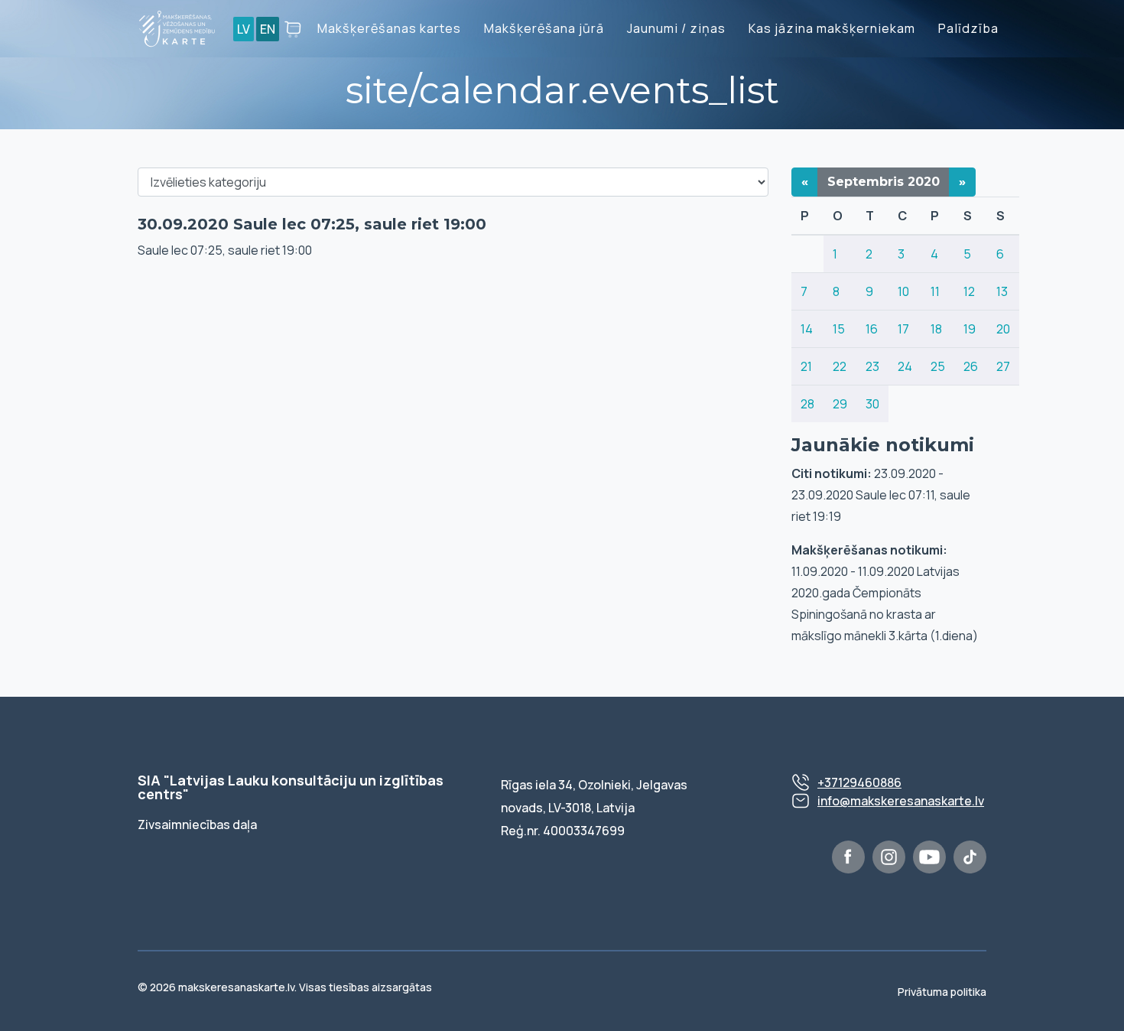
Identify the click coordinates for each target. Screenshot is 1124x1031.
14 (807, 328)
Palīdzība (968, 28)
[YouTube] (929, 857)
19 (969, 328)
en (267, 29)
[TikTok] (969, 857)
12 (969, 291)
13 (1002, 291)
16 (872, 328)
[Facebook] (848, 857)
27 (1003, 366)
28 (807, 403)
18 (936, 328)
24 (905, 366)
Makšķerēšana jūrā (544, 28)
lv (243, 29)
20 (1003, 328)
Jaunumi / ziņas (676, 28)
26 (970, 366)
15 (839, 328)
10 (903, 291)
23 (872, 366)
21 (806, 366)
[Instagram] (888, 857)
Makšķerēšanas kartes (389, 28)
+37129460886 (859, 782)
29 (840, 403)
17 (903, 328)
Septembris (883, 181)
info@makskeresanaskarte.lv (900, 800)
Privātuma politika (942, 991)
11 (935, 291)
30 (872, 403)
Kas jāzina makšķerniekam (832, 28)
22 (839, 366)
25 (938, 366)
